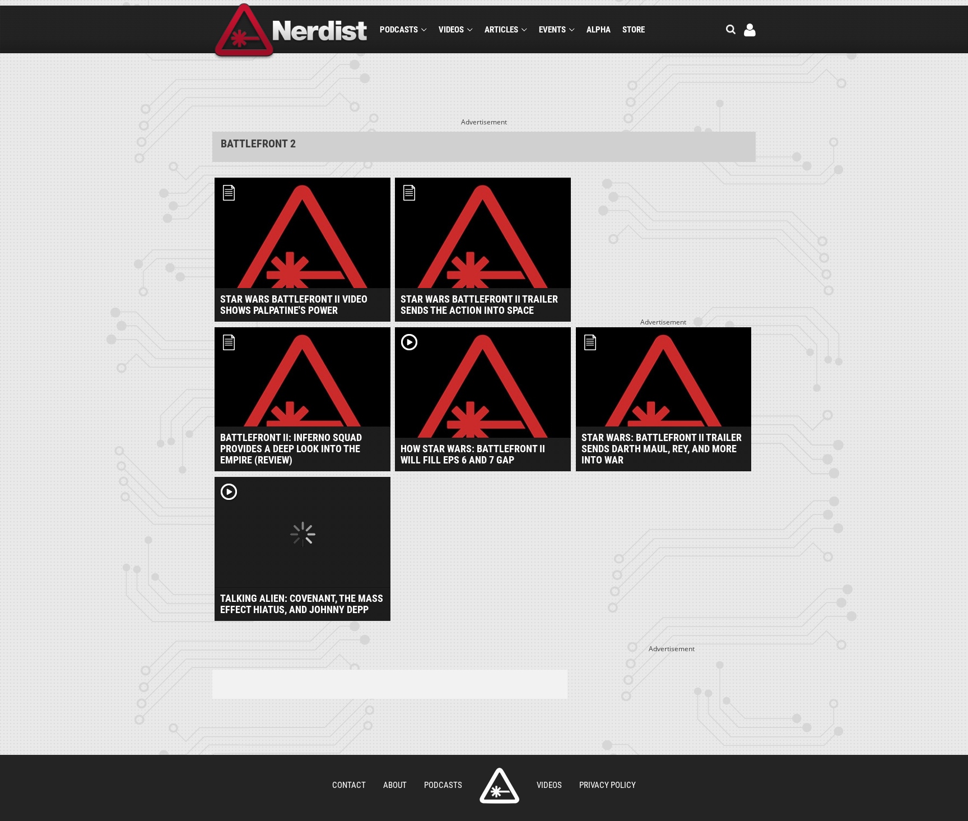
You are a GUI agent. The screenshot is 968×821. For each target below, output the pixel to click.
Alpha (599, 30)
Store (633, 30)
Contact (349, 785)
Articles (501, 30)
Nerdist (291, 32)
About (395, 785)
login (750, 30)
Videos (451, 30)
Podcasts (399, 30)
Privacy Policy (607, 785)
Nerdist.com (499, 786)
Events (552, 30)
